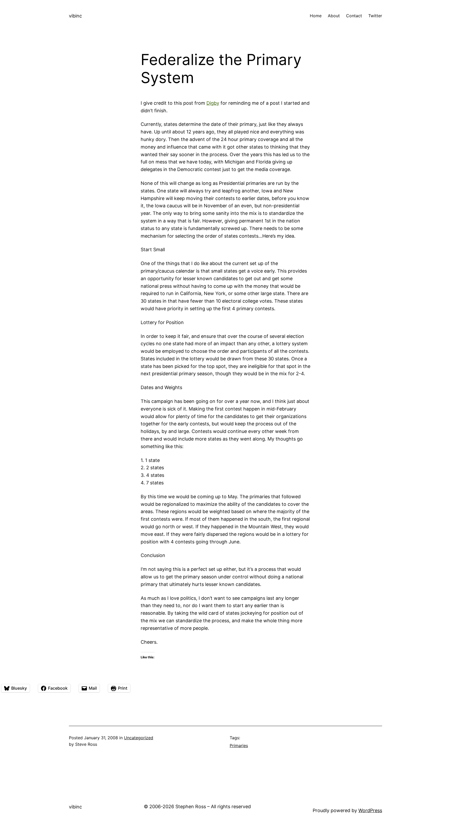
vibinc (75, 16)
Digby (212, 103)
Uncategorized (138, 737)
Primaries (239, 745)
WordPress (370, 810)
